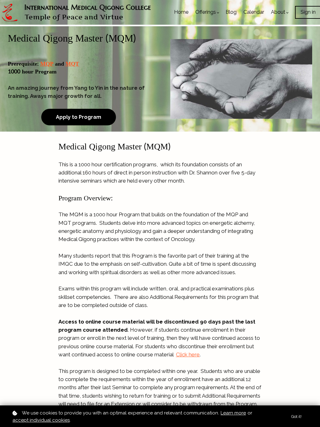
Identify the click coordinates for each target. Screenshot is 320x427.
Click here (188, 354)
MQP (46, 64)
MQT (72, 64)
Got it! (296, 416)
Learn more (233, 413)
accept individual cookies (41, 420)
